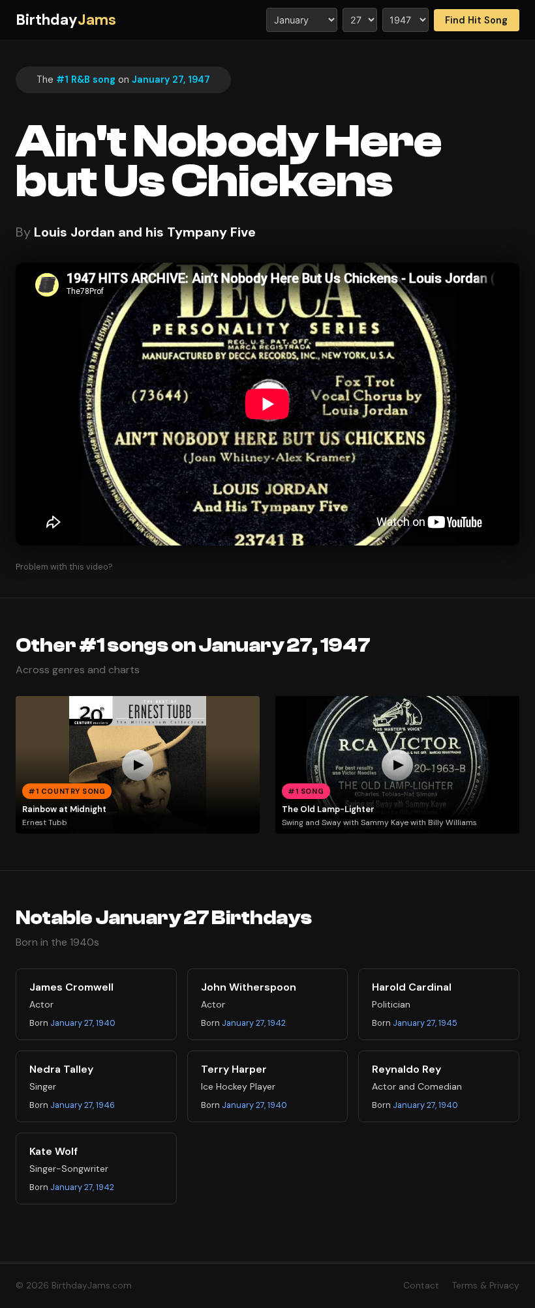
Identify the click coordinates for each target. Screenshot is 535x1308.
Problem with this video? (64, 566)
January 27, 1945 (425, 1022)
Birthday (66, 19)
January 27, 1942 (254, 1022)
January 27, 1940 (82, 1022)
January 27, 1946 (82, 1105)
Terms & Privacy (485, 1285)
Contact (421, 1285)
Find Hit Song (476, 20)
